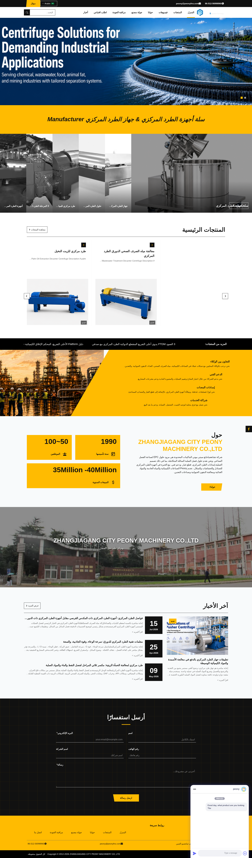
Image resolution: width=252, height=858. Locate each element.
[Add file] (245, 853)
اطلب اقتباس (100, 12)
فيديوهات (163, 12)
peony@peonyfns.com (187, 3)
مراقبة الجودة (119, 12)
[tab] (245, 98)
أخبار (85, 12)
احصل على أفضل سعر (57, 302)
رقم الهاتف (133, 749)
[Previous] (27, 296)
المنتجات (177, 12)
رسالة (60, 764)
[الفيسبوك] (249, 429)
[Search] (27, 12)
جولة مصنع (137, 12)
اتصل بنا (38, 832)
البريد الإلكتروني (65, 733)
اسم (130, 733)
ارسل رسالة (126, 798)
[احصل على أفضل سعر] (83, 245)
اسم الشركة (62, 749)
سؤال (33, 3)
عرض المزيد (33, 605)
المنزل (191, 12)
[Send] (194, 853)
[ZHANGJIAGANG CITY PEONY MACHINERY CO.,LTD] (210, 12)
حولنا (150, 12)
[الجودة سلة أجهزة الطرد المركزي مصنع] (126, 53)
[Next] (225, 296)
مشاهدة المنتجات (38, 229)
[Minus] (194, 789)
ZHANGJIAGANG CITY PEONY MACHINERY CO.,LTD (95, 854)
